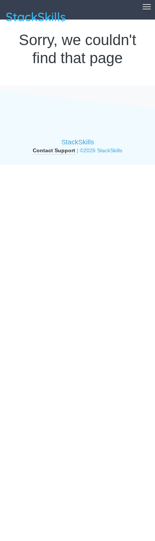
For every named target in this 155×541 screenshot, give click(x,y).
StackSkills (77, 142)
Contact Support (54, 150)
